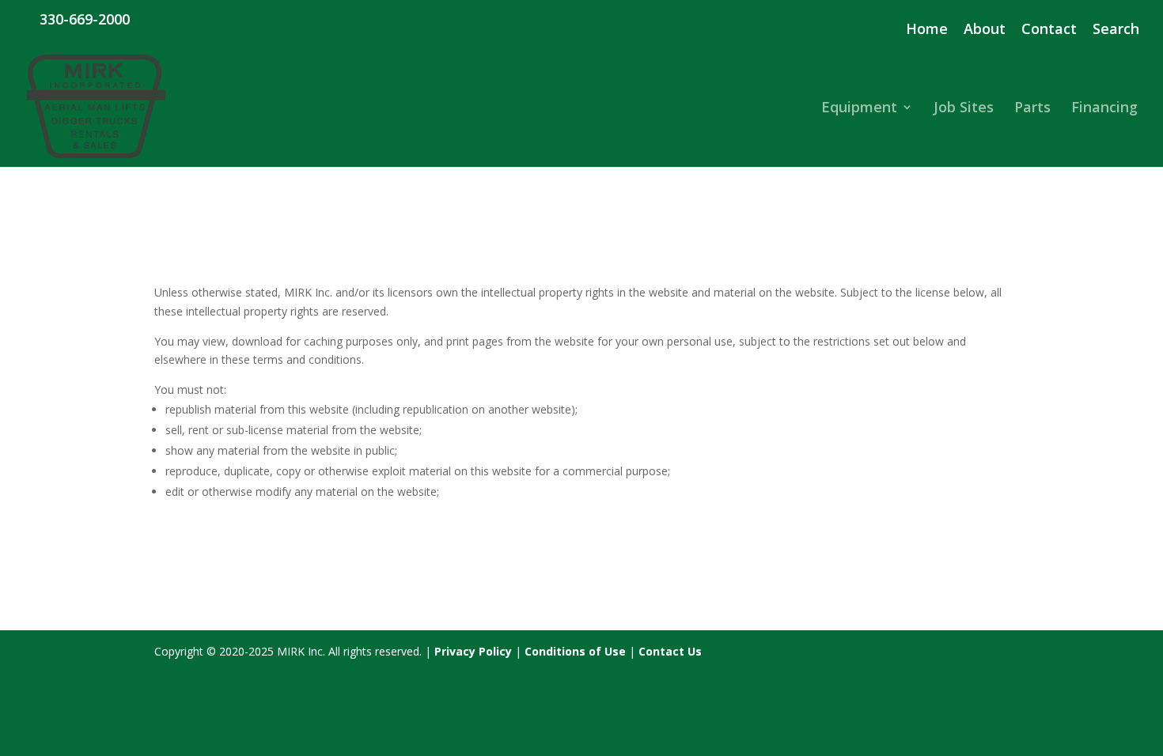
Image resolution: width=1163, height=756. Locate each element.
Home (927, 29)
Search (1116, 29)
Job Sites (964, 108)
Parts (1032, 108)
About (985, 29)
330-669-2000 (85, 18)
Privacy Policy (473, 651)
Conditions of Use (575, 651)
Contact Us (670, 651)
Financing (1104, 108)
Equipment (859, 108)
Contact (1049, 29)
